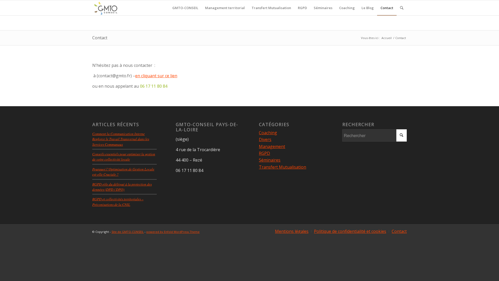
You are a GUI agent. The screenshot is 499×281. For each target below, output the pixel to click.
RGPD (264, 153)
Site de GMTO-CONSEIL (127, 232)
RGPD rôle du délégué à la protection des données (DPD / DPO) (122, 187)
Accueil (387, 38)
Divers (265, 139)
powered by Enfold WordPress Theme (173, 232)
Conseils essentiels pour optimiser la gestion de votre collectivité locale (123, 156)
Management (272, 146)
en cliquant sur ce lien (156, 76)
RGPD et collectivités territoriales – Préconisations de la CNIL (117, 201)
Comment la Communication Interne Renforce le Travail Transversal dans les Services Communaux (120, 139)
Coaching (268, 133)
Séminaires (269, 160)
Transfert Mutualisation (282, 167)
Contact (99, 38)
